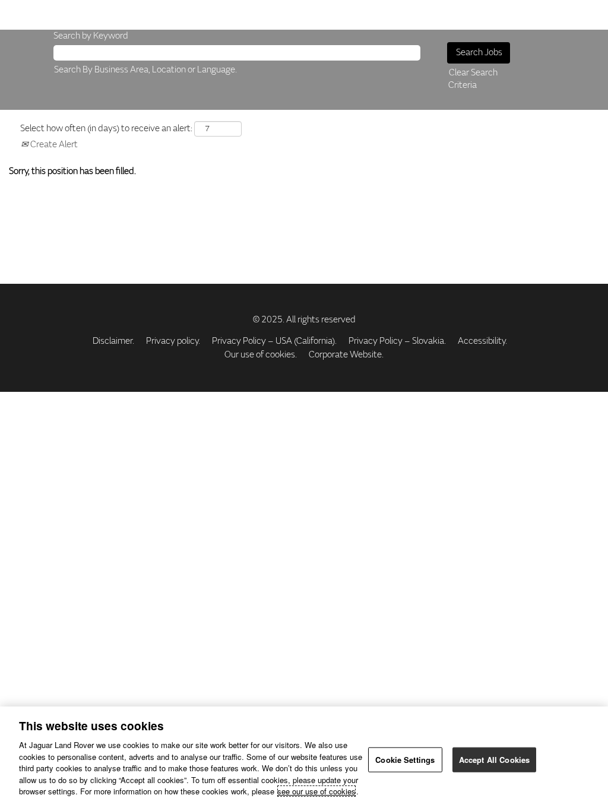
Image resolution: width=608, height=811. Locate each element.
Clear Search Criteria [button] (473, 79)
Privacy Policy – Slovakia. (397, 341)
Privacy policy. (173, 341)
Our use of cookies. (260, 354)
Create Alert (53, 144)
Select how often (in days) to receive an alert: (106, 128)
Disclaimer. (113, 341)
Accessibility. (482, 341)
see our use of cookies (316, 791)
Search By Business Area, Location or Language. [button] (145, 69)
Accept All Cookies (494, 759)
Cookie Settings (405, 759)
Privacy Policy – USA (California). (274, 341)
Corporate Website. (346, 354)
